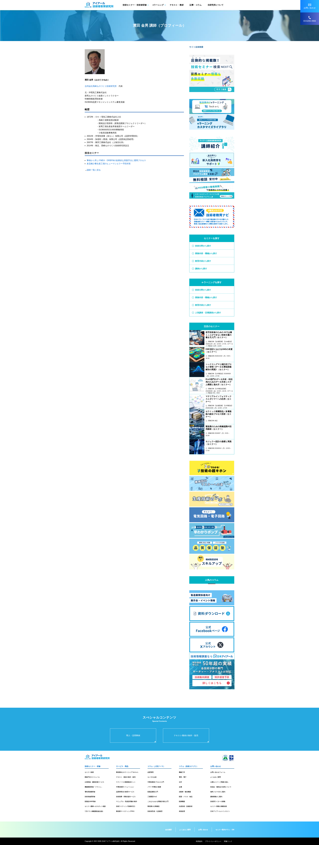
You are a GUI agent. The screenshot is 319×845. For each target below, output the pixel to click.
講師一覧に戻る (94, 170)
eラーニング (158, 5)
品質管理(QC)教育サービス (125, 792)
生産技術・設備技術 (185, 806)
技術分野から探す (203, 246)
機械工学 (182, 772)
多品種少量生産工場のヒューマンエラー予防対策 (109, 164)
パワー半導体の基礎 (154, 787)
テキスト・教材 (177, 5)
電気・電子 (182, 777)
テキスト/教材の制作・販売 (186, 735)
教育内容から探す (203, 261)
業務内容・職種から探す (206, 253)
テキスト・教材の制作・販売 (126, 777)
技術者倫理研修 (90, 796)
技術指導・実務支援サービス (126, 796)
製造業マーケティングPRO (125, 811)
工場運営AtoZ (152, 796)
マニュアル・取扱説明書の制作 (126, 801)
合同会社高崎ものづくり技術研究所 (101, 86)
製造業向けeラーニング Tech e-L (127, 772)
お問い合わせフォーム (217, 772)
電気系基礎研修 (90, 792)
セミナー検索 (89, 772)
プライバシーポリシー (213, 841)
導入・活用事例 (133, 735)
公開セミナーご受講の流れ (219, 782)
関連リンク (228, 841)
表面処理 (182, 811)
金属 (180, 787)
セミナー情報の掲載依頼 (218, 806)
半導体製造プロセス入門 (156, 782)
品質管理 (151, 772)
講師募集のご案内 (216, 796)
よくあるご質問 (215, 777)
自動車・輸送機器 (185, 792)
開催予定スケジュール (92, 777)
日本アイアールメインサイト (220, 811)
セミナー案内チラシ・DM (225, 830)
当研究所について (216, 5)
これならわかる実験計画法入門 (158, 801)
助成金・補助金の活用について (220, 787)
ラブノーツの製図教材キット (126, 782)
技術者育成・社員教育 (155, 811)
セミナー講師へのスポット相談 (95, 806)
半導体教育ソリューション (125, 787)
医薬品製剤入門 (153, 792)
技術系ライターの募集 (217, 801)
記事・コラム (196, 5)
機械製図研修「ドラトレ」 (94, 787)
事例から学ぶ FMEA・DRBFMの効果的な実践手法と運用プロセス (116, 160)
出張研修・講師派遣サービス (94, 782)
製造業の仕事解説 (154, 806)
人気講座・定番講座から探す (208, 313)
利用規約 (199, 841)
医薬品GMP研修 (90, 801)
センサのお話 (152, 777)
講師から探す (201, 269)
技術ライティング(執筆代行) (125, 806)
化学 (180, 782)
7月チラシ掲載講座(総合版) (94, 811)
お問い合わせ (203, 830)
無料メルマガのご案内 (217, 792)
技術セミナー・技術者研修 (135, 5)
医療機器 (182, 801)
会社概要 (168, 830)
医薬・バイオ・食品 (185, 796)
